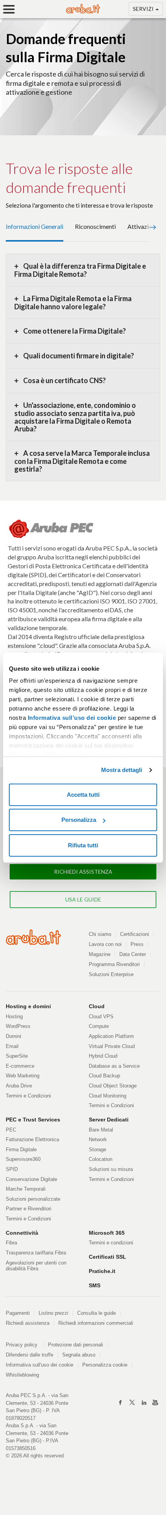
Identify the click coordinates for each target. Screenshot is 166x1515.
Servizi (144, 8)
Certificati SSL (107, 1257)
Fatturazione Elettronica (32, 1139)
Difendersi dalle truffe (29, 1355)
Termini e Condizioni (28, 1096)
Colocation (100, 1159)
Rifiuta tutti (83, 845)
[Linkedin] (144, 1402)
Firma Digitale (21, 1149)
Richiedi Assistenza (83, 871)
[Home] (83, 9)
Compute (99, 1026)
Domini (13, 1036)
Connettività (22, 1233)
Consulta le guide (96, 1313)
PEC (11, 1130)
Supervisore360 (23, 1159)
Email (12, 1046)
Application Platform (111, 1036)
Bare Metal (101, 1130)
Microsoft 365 (107, 1233)
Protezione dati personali (75, 1345)
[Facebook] (120, 1402)
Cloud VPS (101, 1016)
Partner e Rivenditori (28, 1209)
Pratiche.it (102, 1271)
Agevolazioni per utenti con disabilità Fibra (36, 1266)
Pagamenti (18, 1313)
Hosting (14, 1016)
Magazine (99, 954)
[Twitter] (132, 1402)
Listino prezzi (53, 1313)
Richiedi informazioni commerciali (95, 1323)
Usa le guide (83, 899)
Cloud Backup (104, 1076)
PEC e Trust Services (33, 1119)
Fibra (11, 1243)
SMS (94, 1285)
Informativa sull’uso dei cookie (72, 717)
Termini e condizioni (111, 1243)
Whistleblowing (22, 1375)
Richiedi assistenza (27, 1323)
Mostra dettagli (121, 770)
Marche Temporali (26, 1189)
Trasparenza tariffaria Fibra (36, 1253)
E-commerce (20, 1066)
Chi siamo (100, 934)
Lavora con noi (105, 944)
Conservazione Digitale (31, 1179)
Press (137, 944)
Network (98, 1139)
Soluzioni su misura (111, 1169)
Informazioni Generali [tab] (34, 226)
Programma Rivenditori (114, 964)
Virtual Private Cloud (112, 1046)
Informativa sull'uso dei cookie (39, 1365)
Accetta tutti (83, 794)
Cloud (97, 1006)
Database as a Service (114, 1066)
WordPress (18, 1026)
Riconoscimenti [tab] (95, 226)
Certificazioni (134, 934)
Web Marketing (22, 1076)
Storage (97, 1149)
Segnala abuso (78, 1355)
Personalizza (78, 819)
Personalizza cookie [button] (104, 1365)
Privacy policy (25, 1345)
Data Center (132, 954)
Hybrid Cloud (103, 1056)
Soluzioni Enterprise (111, 974)
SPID (12, 1169)
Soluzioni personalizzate (33, 1199)
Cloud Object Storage (113, 1086)
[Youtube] (155, 1402)
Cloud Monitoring (107, 1096)
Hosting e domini (28, 1006)
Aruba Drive (19, 1086)
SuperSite (17, 1056)
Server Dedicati (109, 1119)
